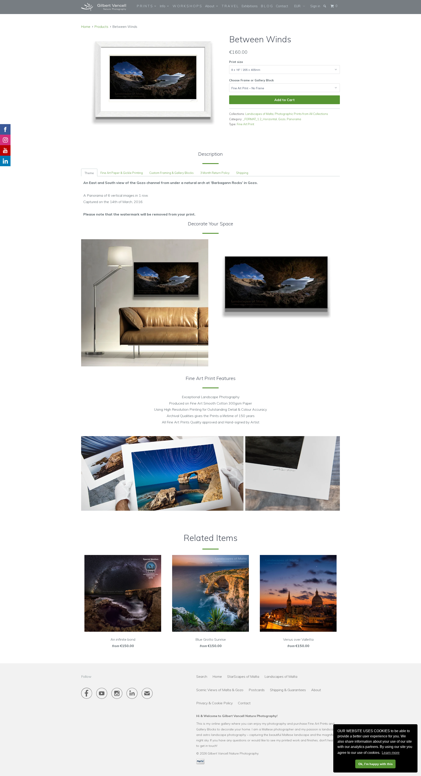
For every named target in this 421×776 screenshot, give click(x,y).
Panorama (294, 119)
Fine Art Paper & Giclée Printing (121, 173)
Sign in (315, 6)
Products (101, 27)
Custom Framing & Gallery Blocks (171, 173)
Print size (236, 62)
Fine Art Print (245, 124)
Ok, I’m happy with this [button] (375, 764)
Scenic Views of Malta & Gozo (219, 690)
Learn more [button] (391, 753)
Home (217, 676)
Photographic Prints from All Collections (301, 114)
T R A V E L (230, 6)
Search (201, 676)
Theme (89, 173)
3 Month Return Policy (215, 173)
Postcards (257, 690)
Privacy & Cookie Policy (214, 703)
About (210, 6)
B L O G (267, 6)
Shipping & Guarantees (288, 690)
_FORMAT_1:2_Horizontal (260, 119)
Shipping (242, 173)
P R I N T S (145, 6)
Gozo (281, 119)
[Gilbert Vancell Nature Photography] (103, 7)
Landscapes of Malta (259, 114)
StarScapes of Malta (243, 676)
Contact (282, 6)
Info (163, 6)
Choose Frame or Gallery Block (251, 80)
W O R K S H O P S (187, 6)
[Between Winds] (153, 80)
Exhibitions (250, 6)
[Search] (325, 6)
